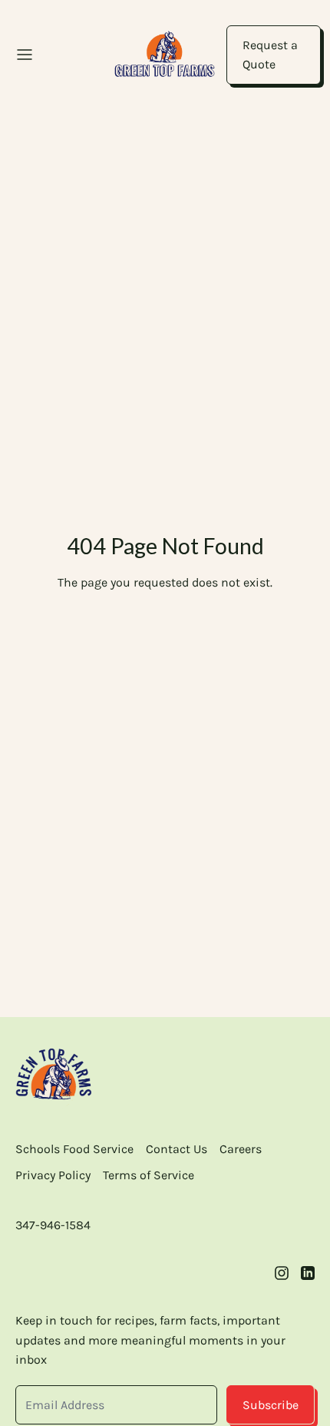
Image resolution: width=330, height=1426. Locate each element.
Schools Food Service (74, 1149)
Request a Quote (270, 55)
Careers (240, 1149)
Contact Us (176, 1149)
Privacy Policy (53, 1175)
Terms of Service (148, 1175)
